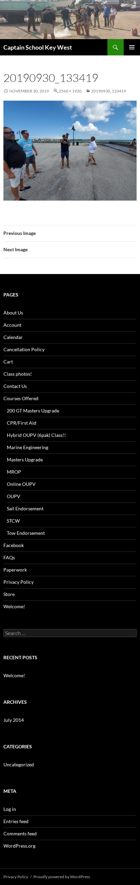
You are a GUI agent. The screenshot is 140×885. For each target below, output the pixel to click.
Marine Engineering (27, 447)
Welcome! (14, 606)
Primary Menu (132, 47)
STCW (13, 521)
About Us (13, 313)
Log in (9, 809)
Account (12, 325)
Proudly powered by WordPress (61, 876)
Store (9, 594)
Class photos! (17, 374)
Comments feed (20, 833)
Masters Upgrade (25, 459)
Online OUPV (21, 484)
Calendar (13, 337)
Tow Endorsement (26, 533)
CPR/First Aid (21, 423)
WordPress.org (19, 846)
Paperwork (15, 570)
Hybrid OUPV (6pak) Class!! (36, 435)
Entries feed (16, 821)
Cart (8, 361)
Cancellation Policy (24, 349)
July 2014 (13, 720)
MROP (14, 472)
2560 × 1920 (70, 90)
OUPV (13, 496)
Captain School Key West (37, 47)
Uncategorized (18, 764)
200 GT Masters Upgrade (33, 410)
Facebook (13, 545)
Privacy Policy (18, 582)
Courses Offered (20, 398)
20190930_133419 (108, 90)
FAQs (9, 557)
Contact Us (15, 386)
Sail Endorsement (25, 508)
